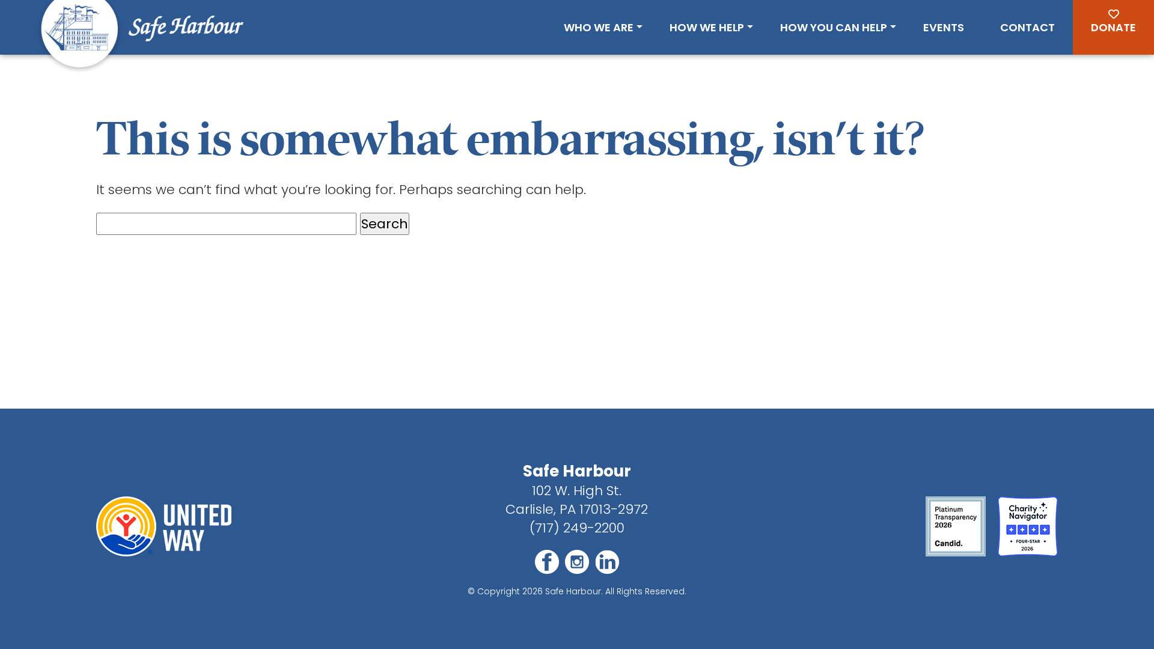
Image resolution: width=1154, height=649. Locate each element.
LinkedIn (607, 562)
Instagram (577, 562)
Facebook (547, 562)
